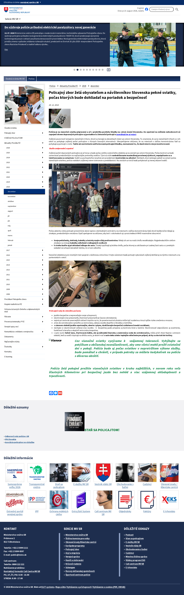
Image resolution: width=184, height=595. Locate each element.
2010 (8, 284)
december (12, 191)
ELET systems (47, 587)
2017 (8, 250)
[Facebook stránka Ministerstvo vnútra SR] (146, 9)
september (12, 206)
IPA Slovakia (10, 439)
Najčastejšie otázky (12, 341)
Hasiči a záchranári (74, 560)
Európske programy (75, 545)
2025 (8, 153)
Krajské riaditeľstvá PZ (13, 304)
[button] (13, 18)
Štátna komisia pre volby (78, 538)
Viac (6, 53)
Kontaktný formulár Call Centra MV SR (22, 571)
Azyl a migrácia (73, 553)
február (10, 240)
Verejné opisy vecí (11, 326)
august (10, 211)
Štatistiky (8, 346)
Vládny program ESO (135, 560)
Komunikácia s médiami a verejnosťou (18, 331)
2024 (8, 157)
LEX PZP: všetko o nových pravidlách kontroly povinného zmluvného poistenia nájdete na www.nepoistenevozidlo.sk (50, 29)
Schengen (70, 567)
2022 (8, 167)
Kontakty (8, 351)
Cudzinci (130, 553)
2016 (8, 255)
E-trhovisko (131, 567)
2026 (8, 148)
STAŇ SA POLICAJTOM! (13, 138)
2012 (8, 274)
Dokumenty (9, 336)
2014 (8, 265)
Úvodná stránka (10, 128)
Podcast (130, 534)
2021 (8, 172)
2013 (8, 270)
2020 (8, 177)
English (140, 8)
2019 (8, 182)
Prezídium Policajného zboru (15, 299)
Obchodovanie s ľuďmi (136, 549)
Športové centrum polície (78, 574)
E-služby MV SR (133, 542)
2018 (8, 187)
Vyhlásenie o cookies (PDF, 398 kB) (109, 587)
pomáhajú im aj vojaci (126, 134)
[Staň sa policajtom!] (74, 422)
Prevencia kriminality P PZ (14, 321)
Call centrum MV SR (135, 563)
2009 (8, 289)
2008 (8, 294)
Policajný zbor (9, 133)
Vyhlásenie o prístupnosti (79, 587)
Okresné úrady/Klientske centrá (81, 542)
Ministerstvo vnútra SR (77, 534)
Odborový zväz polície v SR (17, 436)
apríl (9, 230)
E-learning (8, 356)
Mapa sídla (60, 587)
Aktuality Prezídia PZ (12, 143)
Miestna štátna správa (136, 556)
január (10, 245)
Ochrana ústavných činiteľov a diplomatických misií (22, 310)
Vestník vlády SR (133, 545)
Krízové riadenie (73, 563)
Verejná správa (73, 556)
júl (8, 216)
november (12, 196)
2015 (8, 260)
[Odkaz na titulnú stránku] (17, 9)
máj (9, 226)
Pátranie (7, 316)
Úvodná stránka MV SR (15, 78)
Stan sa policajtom (135, 538)
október (11, 201)
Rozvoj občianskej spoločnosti (80, 571)
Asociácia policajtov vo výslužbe (19, 442)
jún (9, 221)
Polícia (31, 78)
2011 (8, 279)
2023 (8, 162)
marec (10, 235)
